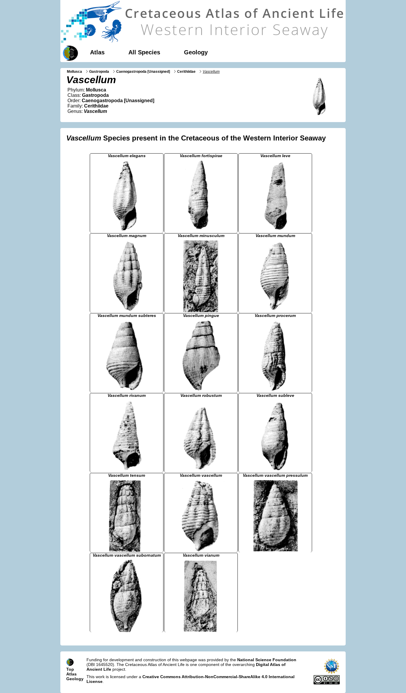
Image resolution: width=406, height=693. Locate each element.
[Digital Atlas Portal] (69, 52)
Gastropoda (99, 71)
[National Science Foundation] (331, 672)
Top (70, 669)
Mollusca (74, 71)
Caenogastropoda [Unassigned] (143, 71)
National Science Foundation (266, 659)
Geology (196, 52)
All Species (144, 52)
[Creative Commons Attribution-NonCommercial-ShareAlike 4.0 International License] (327, 683)
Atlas (97, 52)
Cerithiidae (186, 71)
